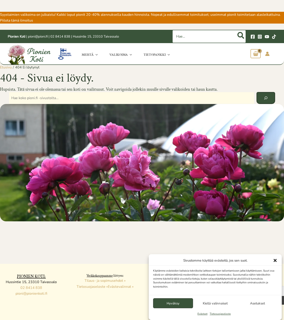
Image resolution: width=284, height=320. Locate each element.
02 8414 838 (60, 36)
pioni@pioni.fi (38, 36)
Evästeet (202, 314)
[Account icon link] (267, 54)
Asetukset (257, 303)
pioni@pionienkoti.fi (31, 293)
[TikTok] (274, 36)
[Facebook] (252, 36)
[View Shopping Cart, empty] (255, 53)
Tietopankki (155, 55)
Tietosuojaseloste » (92, 286)
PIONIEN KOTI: (31, 276)
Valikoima (118, 55)
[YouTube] (267, 36)
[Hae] (241, 36)
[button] (275, 260)
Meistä (88, 55)
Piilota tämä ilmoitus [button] (16, 20)
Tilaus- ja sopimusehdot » (105, 280)
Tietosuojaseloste (220, 314)
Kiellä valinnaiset (215, 303)
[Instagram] (260, 36)
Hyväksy (173, 303)
